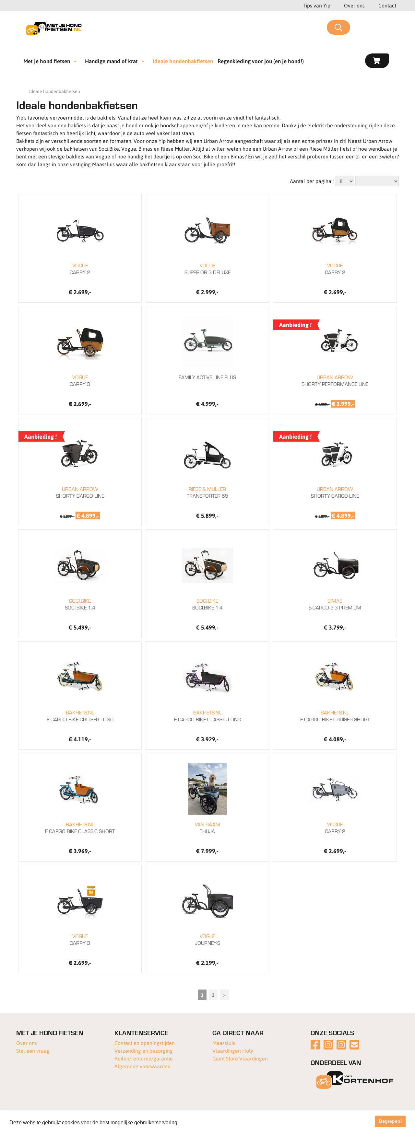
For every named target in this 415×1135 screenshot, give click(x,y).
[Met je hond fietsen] (56, 27)
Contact (387, 5)
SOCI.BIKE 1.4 (80, 604)
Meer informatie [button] (199, 1122)
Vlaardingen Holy (232, 1050)
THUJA (207, 827)
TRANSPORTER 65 (207, 492)
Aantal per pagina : (312, 181)
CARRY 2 (80, 268)
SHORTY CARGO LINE (80, 492)
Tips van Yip (316, 5)
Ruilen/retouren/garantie (143, 1058)
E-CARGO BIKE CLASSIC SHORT (80, 827)
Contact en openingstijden (144, 1042)
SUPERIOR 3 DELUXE (207, 268)
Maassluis (223, 1042)
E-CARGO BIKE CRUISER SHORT (335, 716)
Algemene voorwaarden (142, 1066)
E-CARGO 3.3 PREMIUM (335, 604)
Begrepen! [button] (390, 1121)
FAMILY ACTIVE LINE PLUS (207, 377)
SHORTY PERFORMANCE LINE (335, 380)
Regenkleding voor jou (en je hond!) (261, 60)
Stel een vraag (33, 1050)
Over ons (354, 5)
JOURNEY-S (207, 939)
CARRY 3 (80, 380)
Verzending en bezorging (143, 1050)
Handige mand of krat (111, 60)
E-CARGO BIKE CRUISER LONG (80, 716)
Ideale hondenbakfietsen (183, 60)
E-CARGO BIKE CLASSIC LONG (207, 716)
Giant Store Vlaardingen (240, 1058)
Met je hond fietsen (46, 60)
